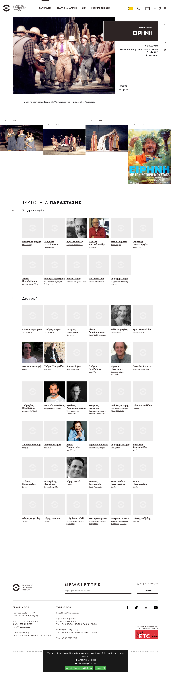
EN (155, 9)
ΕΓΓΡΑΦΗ (148, 591)
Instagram (165, 8)
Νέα (84, 8)
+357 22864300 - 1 (28, 621)
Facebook (160, 8)
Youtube (156, 607)
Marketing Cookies (86, 663)
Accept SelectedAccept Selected (79, 668)
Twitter (165, 50)
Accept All (101, 668)
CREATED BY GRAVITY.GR (144, 651)
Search (139, 8)
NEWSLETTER (83, 585)
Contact (147, 8)
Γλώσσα (123, 85)
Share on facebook (165, 43)
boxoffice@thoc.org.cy (67, 613)
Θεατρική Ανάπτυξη (67, 8)
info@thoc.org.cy (21, 627)
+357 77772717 (69, 638)
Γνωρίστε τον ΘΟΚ (100, 8)
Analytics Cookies (87, 659)
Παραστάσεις (45, 8)
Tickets (130, 8)
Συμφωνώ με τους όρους (149, 584)
